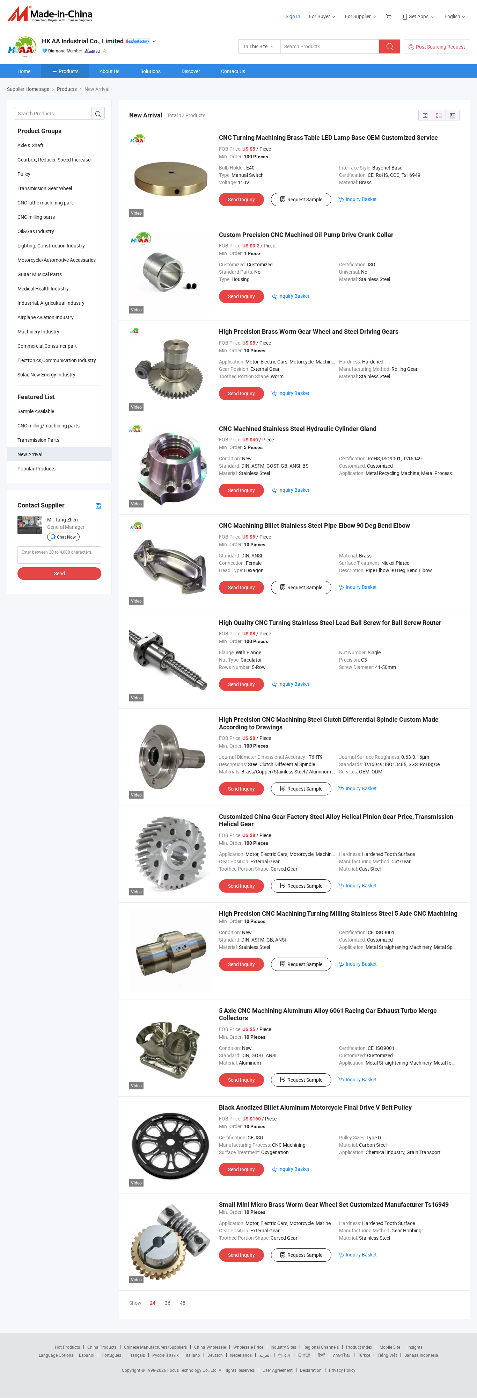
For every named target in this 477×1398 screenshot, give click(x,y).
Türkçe (364, 1355)
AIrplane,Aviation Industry (45, 317)
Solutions (150, 71)
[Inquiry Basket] (389, 16)
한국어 (284, 1355)
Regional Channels (321, 1347)
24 (152, 1303)
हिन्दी (321, 1355)
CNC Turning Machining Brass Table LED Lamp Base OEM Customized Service (328, 137)
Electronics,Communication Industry (56, 360)
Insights (415, 1347)
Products (69, 71)
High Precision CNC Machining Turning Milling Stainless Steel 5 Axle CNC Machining (338, 913)
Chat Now (66, 537)
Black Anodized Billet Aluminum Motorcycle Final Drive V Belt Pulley (315, 1107)
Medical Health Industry (43, 288)
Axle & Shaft (30, 145)
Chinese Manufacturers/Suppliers (155, 1347)
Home (23, 71)
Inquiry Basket (361, 199)
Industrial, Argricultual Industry (51, 303)
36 (167, 1302)
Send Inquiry (241, 199)
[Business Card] (98, 505)
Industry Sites (283, 1347)
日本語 (304, 1355)
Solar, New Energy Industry (46, 374)
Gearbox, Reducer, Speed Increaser (54, 159)
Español (86, 1355)
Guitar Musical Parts (39, 274)
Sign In (293, 16)
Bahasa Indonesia (421, 1355)
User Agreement (278, 1370)
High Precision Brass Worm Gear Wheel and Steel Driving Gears (308, 331)
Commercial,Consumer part (47, 346)
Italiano (193, 1355)
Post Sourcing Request (440, 46)
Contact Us (233, 71)
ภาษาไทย (342, 1355)
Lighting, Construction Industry (51, 245)
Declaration (311, 1370)
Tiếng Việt (387, 1355)
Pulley (23, 174)
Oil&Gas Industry (35, 231)
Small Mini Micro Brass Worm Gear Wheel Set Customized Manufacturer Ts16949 (334, 1204)
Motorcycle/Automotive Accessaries (56, 260)
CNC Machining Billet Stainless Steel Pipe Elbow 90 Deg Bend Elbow (314, 525)
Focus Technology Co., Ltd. (193, 1370)
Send (59, 573)
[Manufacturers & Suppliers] (52, 14)
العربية (265, 1355)
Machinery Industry (38, 331)
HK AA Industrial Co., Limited (83, 41)
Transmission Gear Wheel (44, 188)
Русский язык (165, 1355)
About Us (109, 71)
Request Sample (304, 199)
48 (182, 1302)
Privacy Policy (342, 1370)
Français (137, 1355)
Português (111, 1355)
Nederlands (241, 1355)
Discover (191, 71)
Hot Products (67, 1347)
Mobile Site (390, 1347)
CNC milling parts (36, 217)
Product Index (359, 1347)
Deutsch (215, 1355)
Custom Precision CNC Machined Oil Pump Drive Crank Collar (306, 234)
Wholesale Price (248, 1347)
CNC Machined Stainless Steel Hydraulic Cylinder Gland (297, 428)
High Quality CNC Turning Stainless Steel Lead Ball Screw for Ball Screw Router (330, 622)
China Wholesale (210, 1347)
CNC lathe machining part (45, 202)
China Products (102, 1347)
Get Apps (419, 16)
